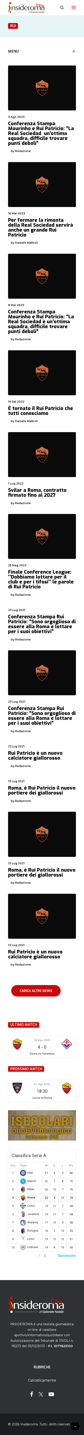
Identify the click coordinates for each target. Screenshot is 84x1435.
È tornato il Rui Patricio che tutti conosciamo (40, 410)
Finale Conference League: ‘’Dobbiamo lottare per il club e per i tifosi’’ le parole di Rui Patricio (41, 579)
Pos (13, 1165)
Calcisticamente (42, 1380)
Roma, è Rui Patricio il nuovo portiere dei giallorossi (41, 790)
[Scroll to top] (75, 1426)
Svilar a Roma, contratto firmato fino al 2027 (37, 492)
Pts (71, 1165)
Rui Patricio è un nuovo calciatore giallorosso (35, 755)
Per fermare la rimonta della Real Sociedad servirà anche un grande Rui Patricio (40, 227)
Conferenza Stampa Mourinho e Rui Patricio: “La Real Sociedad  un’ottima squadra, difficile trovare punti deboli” (41, 133)
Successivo (67, 1255)
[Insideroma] (26, 7)
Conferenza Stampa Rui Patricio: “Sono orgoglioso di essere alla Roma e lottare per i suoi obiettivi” (42, 624)
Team (23, 1165)
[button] (73, 7)
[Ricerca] (60, 8)
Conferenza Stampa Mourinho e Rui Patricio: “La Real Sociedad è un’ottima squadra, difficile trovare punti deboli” (41, 322)
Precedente (17, 1255)
